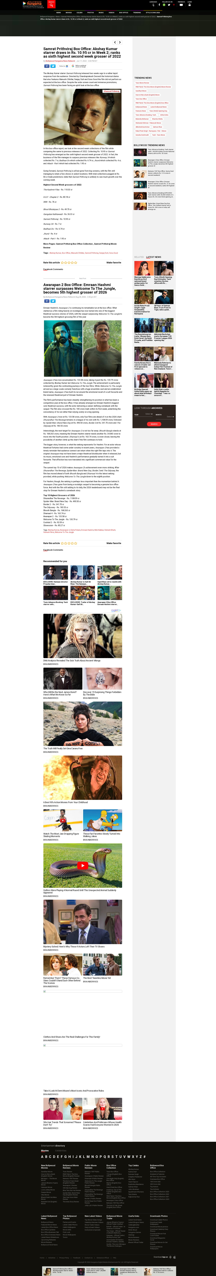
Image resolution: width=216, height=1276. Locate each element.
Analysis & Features (157, 1174)
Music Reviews (133, 1240)
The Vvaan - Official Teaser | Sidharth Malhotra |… (115, 1232)
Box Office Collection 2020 (159, 1199)
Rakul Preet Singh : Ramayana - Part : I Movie (151, 131)
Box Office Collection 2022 (159, 1194)
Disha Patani (75, 530)
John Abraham (133, 1189)
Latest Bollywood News (158, 107)
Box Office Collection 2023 (159, 1192)
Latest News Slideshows (50, 1237)
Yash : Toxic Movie (158, 135)
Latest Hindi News (135, 1220)
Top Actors (154, 1187)
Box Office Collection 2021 (159, 1197)
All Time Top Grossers (158, 1177)
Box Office (111, 1166)
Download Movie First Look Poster (158, 1234)
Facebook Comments (53, 269)
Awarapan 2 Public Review (94, 1176)
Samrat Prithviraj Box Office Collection (74, 244)
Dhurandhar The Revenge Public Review (94, 1191)
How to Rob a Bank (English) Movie (148, 95)
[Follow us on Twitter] (169, 5)
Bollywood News (141, 107)
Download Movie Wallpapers (156, 1248)
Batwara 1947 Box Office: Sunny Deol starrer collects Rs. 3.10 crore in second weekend (161, 173)
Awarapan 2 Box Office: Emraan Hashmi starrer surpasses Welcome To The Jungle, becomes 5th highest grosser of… (160, 163)
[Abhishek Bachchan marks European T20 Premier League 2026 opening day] (164, 325)
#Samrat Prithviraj (111, 91)
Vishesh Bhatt (109, 530)
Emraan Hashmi (87, 530)
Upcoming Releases (48, 1240)
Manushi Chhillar (77, 253)
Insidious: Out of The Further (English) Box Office (113, 1191)
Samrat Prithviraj (91, 253)
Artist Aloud (132, 1230)
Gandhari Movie (141, 91)
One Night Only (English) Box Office (115, 1179)
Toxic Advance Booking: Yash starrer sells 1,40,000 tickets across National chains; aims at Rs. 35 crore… (161, 151)
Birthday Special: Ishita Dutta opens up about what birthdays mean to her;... (143, 392)
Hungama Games (134, 1232)
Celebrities (60, 1150)
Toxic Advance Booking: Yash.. (146, 115)
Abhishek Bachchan (143, 127)
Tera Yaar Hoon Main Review (70, 1198)
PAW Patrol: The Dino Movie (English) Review (71, 1175)
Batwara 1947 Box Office (115, 1203)
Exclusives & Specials (92, 1230)
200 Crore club (155, 1184)
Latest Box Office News (49, 1227)
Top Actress (154, 1189)
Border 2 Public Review (93, 1198)
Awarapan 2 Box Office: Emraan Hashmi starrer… (108, 603)
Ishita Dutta (164, 115)
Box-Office (66, 253)
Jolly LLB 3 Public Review (94, 1205)
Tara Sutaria (132, 1194)
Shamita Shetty (157, 119)
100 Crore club (155, 1182)
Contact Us (88, 1258)
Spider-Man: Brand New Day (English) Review (71, 1194)
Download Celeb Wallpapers (156, 1223)
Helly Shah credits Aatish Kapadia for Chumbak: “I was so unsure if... (162, 392)
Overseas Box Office (157, 1179)
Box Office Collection (157, 1172)
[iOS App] (174, 1257)
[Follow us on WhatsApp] (164, 5)
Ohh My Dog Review (70, 1188)
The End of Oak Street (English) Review (70, 1182)
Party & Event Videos (92, 1227)
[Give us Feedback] (181, 5)
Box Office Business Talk (50, 1232)
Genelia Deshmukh (142, 135)
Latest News (153, 257)
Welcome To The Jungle (64, 532)
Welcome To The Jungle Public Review (93, 1182)
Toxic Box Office (141, 99)
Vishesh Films (48, 532)
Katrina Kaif (132, 1172)
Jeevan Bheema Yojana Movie (49, 1184)
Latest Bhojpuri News (136, 1222)
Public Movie (90, 1166)
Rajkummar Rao (134, 1197)
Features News (141, 111)
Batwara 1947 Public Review (92, 1172)
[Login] (189, 5)
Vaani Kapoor (133, 1182)
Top (133, 1165)
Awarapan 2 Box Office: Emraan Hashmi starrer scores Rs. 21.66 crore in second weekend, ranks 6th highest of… (161, 184)
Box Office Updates (48, 1230)
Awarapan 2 (65, 530)
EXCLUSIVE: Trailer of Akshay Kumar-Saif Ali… (82, 603)
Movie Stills (67, 1230)
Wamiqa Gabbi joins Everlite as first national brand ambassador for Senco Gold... (142, 281)
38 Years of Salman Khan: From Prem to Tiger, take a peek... (162, 308)
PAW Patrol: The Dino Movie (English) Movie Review (153, 87)
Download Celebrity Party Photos (159, 1230)
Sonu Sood (113, 253)
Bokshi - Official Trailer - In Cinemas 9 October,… (115, 1227)
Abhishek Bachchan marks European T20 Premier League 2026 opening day (163, 337)
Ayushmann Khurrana (136, 1192)
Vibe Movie (45, 1195)
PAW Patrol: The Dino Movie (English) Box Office (152, 103)
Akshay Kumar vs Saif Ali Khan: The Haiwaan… (80, 583)
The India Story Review (71, 1202)
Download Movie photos (159, 1227)
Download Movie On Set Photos (159, 1243)
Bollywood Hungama (47, 17)
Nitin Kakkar (99, 530)
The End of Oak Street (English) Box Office (114, 1206)
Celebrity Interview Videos (94, 1222)
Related (139, 257)
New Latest (93, 1216)
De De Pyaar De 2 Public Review (93, 1202)
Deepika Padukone (135, 1177)
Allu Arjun (131, 1179)
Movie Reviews (46, 1242)
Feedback (76, 1258)
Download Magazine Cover (157, 1239)
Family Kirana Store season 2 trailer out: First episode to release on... (142, 366)
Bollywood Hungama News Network (60, 61)
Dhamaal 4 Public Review (94, 1178)
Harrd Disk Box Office (114, 1187)
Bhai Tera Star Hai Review (72, 1190)
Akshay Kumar (55, 253)
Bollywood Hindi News (49, 1245)
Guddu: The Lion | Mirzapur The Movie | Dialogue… (116, 1245)
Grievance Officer (103, 1258)
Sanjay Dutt (103, 253)
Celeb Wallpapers (69, 1227)
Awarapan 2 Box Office (114, 1200)
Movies (45, 1150)
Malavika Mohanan (142, 119)
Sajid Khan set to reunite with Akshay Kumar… (109, 583)
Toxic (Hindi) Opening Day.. (159, 111)
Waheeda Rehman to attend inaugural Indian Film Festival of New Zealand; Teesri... (163, 366)
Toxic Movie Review (142, 83)
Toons (65, 1237)
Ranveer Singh (133, 1174)
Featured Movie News (49, 1225)
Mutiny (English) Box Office (113, 1184)
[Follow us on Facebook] (159, 5)
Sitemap (131, 1235)
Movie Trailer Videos (92, 1225)
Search (154, 424)
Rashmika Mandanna (136, 1184)
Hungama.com (133, 1227)
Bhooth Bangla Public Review (92, 1186)
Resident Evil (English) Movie (49, 1202)
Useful (133, 1216)
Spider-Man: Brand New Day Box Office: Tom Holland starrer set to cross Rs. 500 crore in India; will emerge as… (159, 206)
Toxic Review (67, 1172)
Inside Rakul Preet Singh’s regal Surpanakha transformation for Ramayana (142, 310)
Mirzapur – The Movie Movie (49, 1179)
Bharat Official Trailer (135, 1242)
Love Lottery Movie (48, 1190)
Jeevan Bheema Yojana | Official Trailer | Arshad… (115, 1223)
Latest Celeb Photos (70, 1225)
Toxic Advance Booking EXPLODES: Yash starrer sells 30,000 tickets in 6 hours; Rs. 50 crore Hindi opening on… (161, 195)
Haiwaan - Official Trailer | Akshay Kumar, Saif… (115, 1236)
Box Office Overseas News (50, 1235)
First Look (66, 1232)
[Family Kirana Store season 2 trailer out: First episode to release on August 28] (144, 354)
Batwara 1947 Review (70, 1178)
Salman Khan (157, 127)
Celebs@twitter (133, 1225)
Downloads (159, 1216)
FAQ (114, 1258)
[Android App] (170, 1257)
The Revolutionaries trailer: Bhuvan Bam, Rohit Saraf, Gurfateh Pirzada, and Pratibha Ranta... (143, 338)
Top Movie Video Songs (93, 1220)
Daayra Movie (46, 1192)
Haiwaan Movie (46, 1187)
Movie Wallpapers (69, 1235)
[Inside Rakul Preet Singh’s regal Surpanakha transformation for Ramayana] (144, 297)
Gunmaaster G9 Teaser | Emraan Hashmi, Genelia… (115, 1241)
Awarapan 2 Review (70, 1185)
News (58, 17)
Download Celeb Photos (159, 1220)
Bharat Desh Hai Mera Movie (49, 1198)
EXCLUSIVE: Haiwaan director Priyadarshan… (55, 583)
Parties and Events (69, 1222)
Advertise (51, 1258)
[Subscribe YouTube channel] (174, 5)
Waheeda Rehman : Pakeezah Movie (148, 123)
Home (42, 1258)
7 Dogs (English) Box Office (114, 1175)
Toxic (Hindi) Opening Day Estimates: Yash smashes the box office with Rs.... (163, 280)
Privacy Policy (64, 1258)
